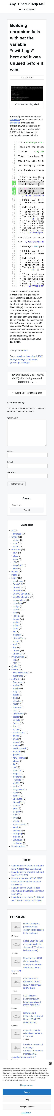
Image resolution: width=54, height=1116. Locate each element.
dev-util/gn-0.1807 (34, 356)
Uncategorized (18, 846)
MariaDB (17, 770)
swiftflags (25, 362)
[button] (50, 1063)
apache (16, 688)
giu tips (16, 622)
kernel (15, 628)
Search (27, 510)
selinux (16, 641)
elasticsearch (19, 733)
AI (12, 531)
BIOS (15, 553)
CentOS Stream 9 (21, 597)
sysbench (17, 830)
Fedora (16, 616)
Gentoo (24, 350)
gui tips (16, 625)
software (15, 679)
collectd (16, 720)
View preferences (27, 1106)
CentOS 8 (17, 590)
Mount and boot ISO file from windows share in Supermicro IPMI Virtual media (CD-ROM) (26, 964)
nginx (15, 792)
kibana (16, 761)
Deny (27, 1099)
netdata (17, 780)
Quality (14, 666)
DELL (15, 556)
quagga (16, 811)
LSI (14, 562)
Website (11, 472)
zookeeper (18, 843)
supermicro (18, 676)
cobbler (16, 717)
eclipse (16, 729)
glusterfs (17, 742)
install (14, 575)
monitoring (18, 777)
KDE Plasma (19, 758)
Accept (27, 1092)
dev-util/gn (15, 123)
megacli (16, 774)
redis (15, 815)
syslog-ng (17, 833)
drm (14, 726)
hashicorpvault (19, 748)
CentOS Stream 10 (21, 594)
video (15, 568)
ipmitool (16, 755)
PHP (15, 663)
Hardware (16, 549)
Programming (17, 657)
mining (16, 540)
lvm (14, 632)
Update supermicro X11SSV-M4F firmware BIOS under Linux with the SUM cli (26, 881)
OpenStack (18, 799)
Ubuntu (16, 650)
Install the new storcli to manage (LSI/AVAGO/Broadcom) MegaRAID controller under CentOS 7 (27, 1050)
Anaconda (17, 682)
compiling (17, 603)
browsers (17, 707)
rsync (15, 818)
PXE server (18, 638)
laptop (15, 559)
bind (15, 698)
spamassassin (19, 824)
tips (14, 647)
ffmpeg (16, 736)
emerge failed (24, 359)
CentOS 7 (17, 587)
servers (14, 669)
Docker (16, 723)
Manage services (26, 1085)
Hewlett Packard (20, 673)
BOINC (16, 704)
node (15, 543)
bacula (16, 695)
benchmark (18, 581)
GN (19, 362)
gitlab (15, 739)
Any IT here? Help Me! (27, 4)
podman (16, 805)
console (16, 609)
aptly (15, 691)
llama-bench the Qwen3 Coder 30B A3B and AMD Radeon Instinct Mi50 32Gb (27, 891)
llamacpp (17, 534)
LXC (15, 767)
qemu (15, 808)
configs (16, 606)
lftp (14, 764)
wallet (15, 546)
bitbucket (17, 701)
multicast (17, 635)
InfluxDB (17, 751)
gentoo (13, 362)
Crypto (14, 537)
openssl (16, 796)
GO (14, 660)
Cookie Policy (26, 1113)
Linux (14, 578)
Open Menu (28, 9)
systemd (16, 837)
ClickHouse (18, 714)
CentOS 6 (17, 584)
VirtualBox (17, 840)
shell (15, 644)
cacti (15, 710)
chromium (20, 356)
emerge (13, 359)
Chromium (15, 119)
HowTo (14, 572)
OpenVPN (17, 802)
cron (15, 613)
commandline (19, 600)
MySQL (16, 783)
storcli (15, 827)
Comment (12, 418)
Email (10, 462)
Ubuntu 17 (17, 654)
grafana (16, 745)
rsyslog (16, 821)
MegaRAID (18, 565)
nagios (16, 786)
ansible (16, 685)
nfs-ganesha (18, 789)
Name (10, 451)
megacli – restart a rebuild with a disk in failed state (32, 1033)
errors (34, 359)
